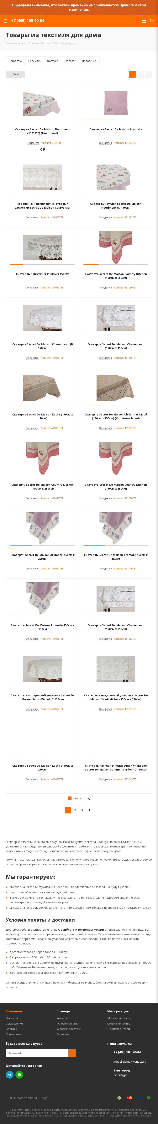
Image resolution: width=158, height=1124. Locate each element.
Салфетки (34, 61)
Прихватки (16, 61)
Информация (118, 1011)
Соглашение (14, 1023)
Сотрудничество (118, 1023)
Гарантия (62, 1034)
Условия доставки (68, 1029)
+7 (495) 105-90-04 (27, 20)
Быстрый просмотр (43, 124)
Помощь (63, 1011)
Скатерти (70, 61)
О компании (14, 1034)
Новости (12, 1018)
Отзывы (11, 1029)
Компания (14, 1011)
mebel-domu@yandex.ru (129, 1061)
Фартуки (52, 61)
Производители (118, 1029)
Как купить (63, 1018)
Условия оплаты (67, 1023)
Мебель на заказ (119, 1018)
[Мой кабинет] (144, 21)
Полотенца (89, 61)
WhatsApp (19, 1075)
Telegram (9, 1075)
